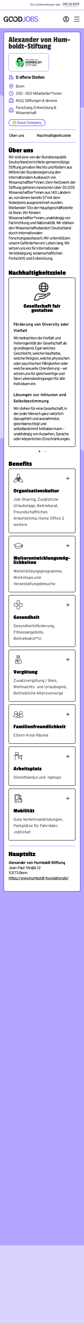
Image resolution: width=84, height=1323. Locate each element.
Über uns (16, 135)
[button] (39, 451)
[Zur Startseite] (21, 19)
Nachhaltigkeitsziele (54, 135)
